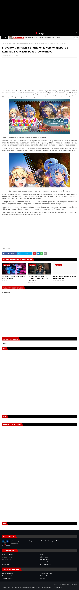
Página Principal (6, 43)
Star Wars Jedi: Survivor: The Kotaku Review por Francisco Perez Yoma (38, 278)
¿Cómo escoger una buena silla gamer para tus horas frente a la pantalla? (35, 541)
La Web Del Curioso (45, 562)
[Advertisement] (39, 15)
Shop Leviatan (6, 564)
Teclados (4, 343)
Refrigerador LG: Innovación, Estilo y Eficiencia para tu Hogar (42, 37)
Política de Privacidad (46, 576)
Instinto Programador (8, 562)
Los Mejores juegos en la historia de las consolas (13, 277)
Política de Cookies (7, 578)
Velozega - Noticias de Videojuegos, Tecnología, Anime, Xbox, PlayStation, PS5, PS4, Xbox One (37, 587)
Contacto (74, 584)
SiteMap (42, 578)
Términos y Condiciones (9, 576)
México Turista (44, 557)
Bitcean (42, 554)
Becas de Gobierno (7, 554)
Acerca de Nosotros (7, 573)
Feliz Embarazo (6, 559)
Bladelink (5, 56)
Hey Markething (44, 559)
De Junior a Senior (7, 557)
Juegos (13, 43)
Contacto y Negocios (46, 573)
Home (55, 584)
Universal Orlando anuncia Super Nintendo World (64, 277)
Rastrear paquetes (45, 564)
